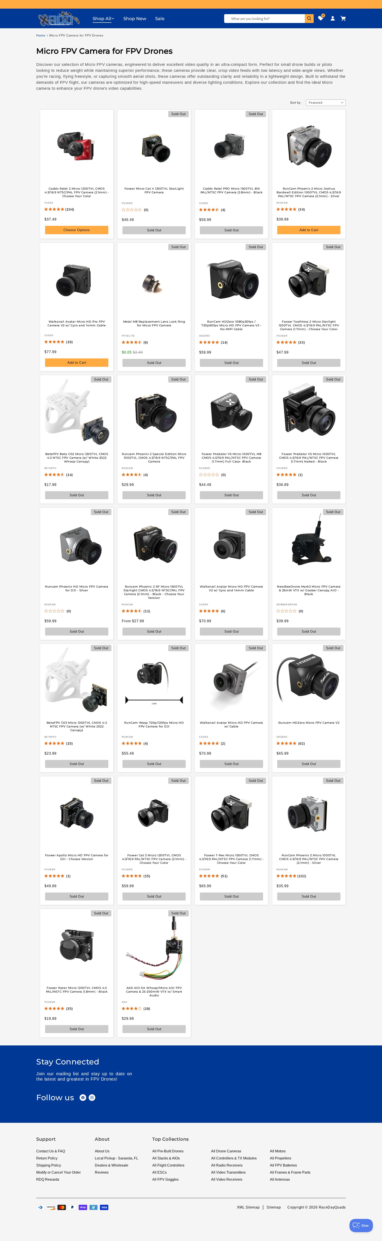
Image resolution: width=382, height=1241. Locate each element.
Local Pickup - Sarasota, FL (116, 1158)
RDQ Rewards (47, 1179)
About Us (102, 1151)
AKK (124, 1002)
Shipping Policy (48, 1165)
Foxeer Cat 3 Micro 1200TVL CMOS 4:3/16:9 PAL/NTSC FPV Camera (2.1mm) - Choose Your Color (154, 858)
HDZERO (204, 335)
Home (40, 35)
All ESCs (159, 1172)
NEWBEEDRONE (287, 604)
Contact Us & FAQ (50, 1151)
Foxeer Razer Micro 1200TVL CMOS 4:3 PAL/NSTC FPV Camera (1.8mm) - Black (77, 989)
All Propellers (280, 1158)
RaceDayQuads (332, 1207)
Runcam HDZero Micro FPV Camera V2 (309, 722)
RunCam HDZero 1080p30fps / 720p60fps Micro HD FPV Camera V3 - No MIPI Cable (231, 325)
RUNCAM (282, 203)
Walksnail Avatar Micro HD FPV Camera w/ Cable (231, 724)
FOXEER (127, 203)
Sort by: (296, 102)
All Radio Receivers (227, 1165)
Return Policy (46, 1158)
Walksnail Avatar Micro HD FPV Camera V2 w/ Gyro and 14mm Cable (231, 588)
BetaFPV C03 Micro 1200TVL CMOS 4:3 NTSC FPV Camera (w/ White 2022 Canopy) (77, 726)
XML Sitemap (248, 1207)
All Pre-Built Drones (167, 1151)
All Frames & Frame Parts (290, 1172)
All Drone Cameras (226, 1151)
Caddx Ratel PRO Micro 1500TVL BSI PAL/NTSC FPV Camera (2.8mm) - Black (232, 190)
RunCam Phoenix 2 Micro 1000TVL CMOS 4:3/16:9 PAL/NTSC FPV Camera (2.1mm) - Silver (308, 858)
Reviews (102, 1172)
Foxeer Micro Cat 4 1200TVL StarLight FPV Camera (154, 190)
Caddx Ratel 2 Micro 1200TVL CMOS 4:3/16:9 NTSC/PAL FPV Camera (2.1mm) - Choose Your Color (77, 192)
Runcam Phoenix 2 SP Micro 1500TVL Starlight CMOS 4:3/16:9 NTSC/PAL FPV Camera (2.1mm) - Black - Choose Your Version (154, 592)
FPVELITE (128, 335)
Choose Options (76, 230)
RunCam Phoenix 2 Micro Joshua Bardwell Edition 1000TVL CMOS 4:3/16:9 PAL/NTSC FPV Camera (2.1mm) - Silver (309, 192)
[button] (103, 18)
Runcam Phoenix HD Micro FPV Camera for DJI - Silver (76, 588)
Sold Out (309, 362)
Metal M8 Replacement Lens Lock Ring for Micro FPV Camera (154, 323)
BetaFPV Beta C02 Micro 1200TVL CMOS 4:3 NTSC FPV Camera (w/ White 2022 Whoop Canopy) (76, 457)
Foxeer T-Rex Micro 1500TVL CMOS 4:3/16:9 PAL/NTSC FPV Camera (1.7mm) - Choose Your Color (231, 858)
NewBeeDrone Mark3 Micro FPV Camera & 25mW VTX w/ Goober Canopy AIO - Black (308, 590)
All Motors (278, 1151)
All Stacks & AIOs (166, 1158)
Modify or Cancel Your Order (58, 1172)
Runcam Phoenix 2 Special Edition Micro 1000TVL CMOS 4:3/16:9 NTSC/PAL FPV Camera (154, 457)
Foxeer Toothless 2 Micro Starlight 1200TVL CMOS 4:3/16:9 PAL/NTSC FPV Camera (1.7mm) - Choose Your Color (309, 325)
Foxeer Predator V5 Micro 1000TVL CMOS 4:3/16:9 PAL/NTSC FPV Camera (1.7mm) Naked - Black (308, 457)
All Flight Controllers (168, 1165)
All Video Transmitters (228, 1172)
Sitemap (274, 1207)
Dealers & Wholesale (111, 1165)
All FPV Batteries (283, 1165)
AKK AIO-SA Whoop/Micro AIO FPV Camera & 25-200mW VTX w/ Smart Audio (154, 991)
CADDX (49, 203)
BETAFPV (50, 468)
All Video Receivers (226, 1179)
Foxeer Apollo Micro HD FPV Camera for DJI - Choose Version (76, 857)
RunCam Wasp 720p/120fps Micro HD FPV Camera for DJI (154, 724)
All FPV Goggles (165, 1179)
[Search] (309, 18)
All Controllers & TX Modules (234, 1158)
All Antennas (280, 1179)
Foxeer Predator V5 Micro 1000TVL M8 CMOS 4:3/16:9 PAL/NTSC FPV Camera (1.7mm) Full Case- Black (232, 457)
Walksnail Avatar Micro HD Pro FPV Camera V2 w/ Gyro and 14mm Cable (77, 323)
